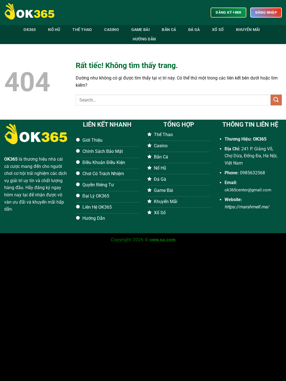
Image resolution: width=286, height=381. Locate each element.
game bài (140, 29)
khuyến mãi (248, 29)
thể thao (82, 29)
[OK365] (32, 12)
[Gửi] (276, 100)
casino (111, 29)
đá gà (194, 29)
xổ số (218, 29)
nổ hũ (54, 29)
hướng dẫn (144, 39)
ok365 (29, 29)
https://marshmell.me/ (247, 206)
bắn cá (169, 29)
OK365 (11, 159)
